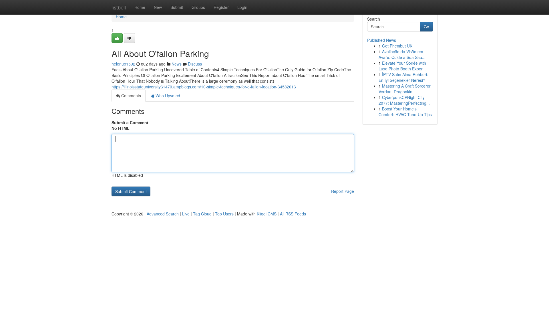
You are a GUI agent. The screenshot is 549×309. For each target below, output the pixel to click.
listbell (119, 7)
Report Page (342, 191)
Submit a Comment (130, 122)
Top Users (224, 214)
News (177, 64)
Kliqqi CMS (267, 214)
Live (186, 214)
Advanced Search (163, 214)
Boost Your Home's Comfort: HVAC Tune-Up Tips (405, 111)
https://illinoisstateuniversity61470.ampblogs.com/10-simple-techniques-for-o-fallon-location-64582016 (204, 87)
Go (426, 26)
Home (139, 7)
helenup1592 (123, 64)
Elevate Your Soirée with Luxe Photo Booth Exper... (402, 66)
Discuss (195, 64)
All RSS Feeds (293, 214)
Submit (176, 7)
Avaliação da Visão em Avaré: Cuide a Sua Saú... (402, 54)
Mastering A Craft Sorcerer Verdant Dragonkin (405, 88)
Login (242, 7)
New (158, 7)
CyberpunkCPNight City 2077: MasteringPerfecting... (404, 100)
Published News (381, 40)
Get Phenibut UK (397, 46)
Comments (130, 95)
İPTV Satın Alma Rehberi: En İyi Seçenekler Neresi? (403, 77)
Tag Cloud (202, 214)
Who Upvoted (167, 95)
